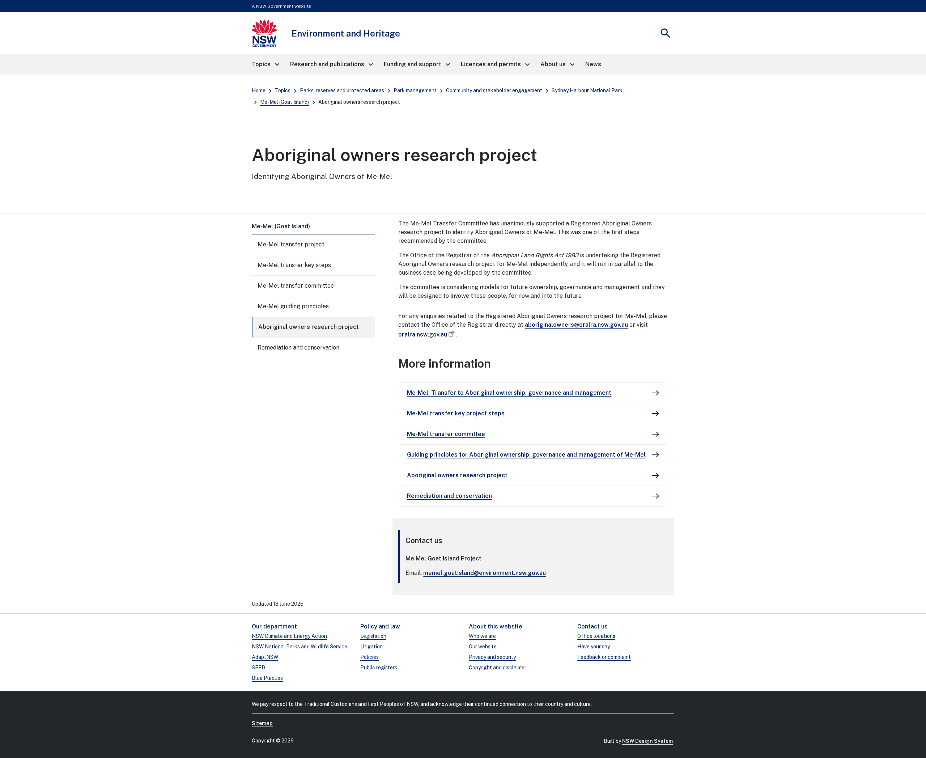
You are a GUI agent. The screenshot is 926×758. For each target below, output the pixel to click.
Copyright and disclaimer (497, 667)
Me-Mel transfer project (291, 244)
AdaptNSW (265, 657)
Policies (369, 657)
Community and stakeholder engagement (494, 90)
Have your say (593, 646)
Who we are (482, 636)
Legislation (373, 636)
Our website (483, 646)
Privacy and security (492, 657)
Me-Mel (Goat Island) (284, 102)
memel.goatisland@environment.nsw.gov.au (484, 572)
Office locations (596, 636)
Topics (282, 90)
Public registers (378, 667)
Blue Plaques (267, 678)
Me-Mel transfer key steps (294, 265)
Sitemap (262, 723)
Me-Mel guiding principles (293, 306)
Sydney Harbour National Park (587, 90)
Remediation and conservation (298, 347)
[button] (265, 64)
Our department (274, 626)
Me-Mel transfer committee (296, 285)
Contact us (592, 626)
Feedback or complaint (604, 657)
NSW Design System (647, 741)
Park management (415, 90)
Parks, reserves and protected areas (342, 90)
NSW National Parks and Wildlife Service (299, 646)
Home (259, 90)
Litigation (371, 646)
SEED (258, 667)
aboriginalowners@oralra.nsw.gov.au (576, 324)
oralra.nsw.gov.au (422, 334)
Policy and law (380, 626)
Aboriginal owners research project (308, 326)
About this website (495, 626)
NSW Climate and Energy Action (289, 636)
